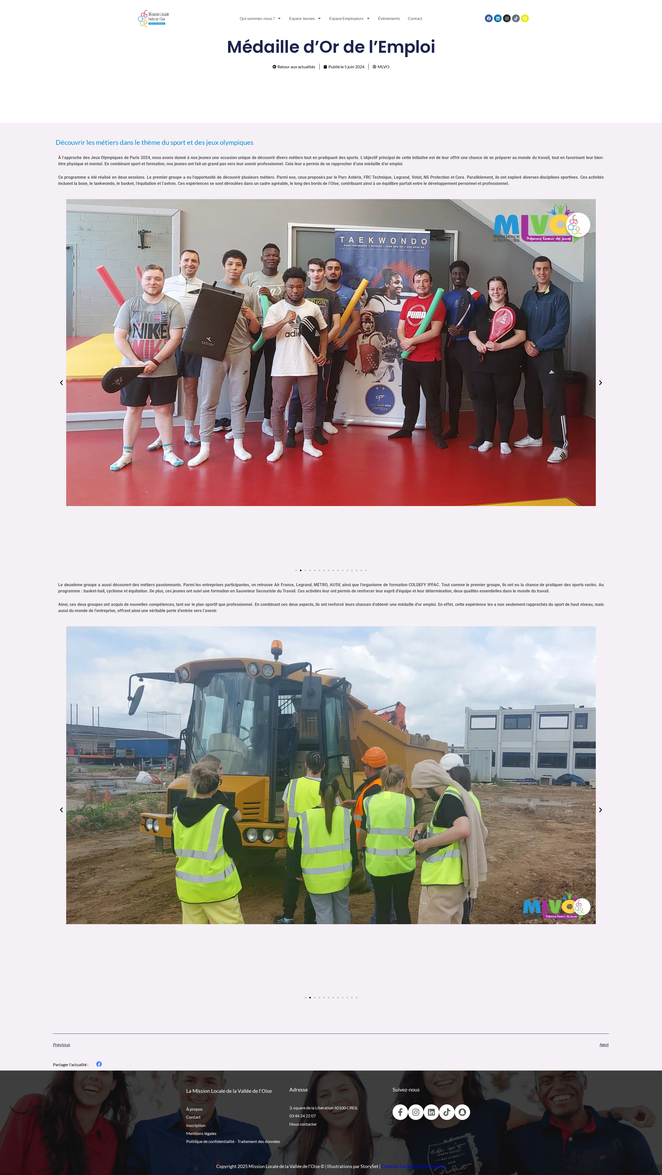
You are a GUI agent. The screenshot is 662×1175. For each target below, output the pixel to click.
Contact (415, 18)
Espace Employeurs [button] (346, 18)
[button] (61, 383)
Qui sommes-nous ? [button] (257, 18)
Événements (389, 18)
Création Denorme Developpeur (413, 1166)
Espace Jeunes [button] (302, 18)
